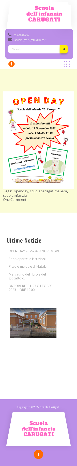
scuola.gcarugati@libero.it (30, 40)
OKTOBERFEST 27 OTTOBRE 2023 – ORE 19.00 (31, 288)
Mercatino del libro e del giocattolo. (27, 276)
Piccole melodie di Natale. (28, 266)
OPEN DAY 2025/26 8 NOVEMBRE (34, 251)
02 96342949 (21, 35)
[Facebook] (11, 64)
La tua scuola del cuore (38, 23)
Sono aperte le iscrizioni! (27, 259)
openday (21, 191)
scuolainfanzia (15, 195)
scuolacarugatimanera (48, 191)
